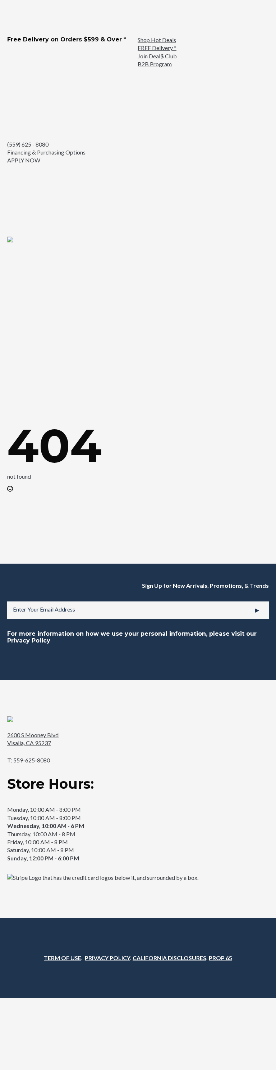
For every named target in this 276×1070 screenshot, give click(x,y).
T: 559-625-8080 (28, 760)
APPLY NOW (23, 160)
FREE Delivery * (157, 47)
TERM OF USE (62, 957)
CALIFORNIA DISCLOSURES (169, 957)
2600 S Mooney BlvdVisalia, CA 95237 (33, 738)
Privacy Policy (28, 640)
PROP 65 (220, 957)
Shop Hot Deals (157, 39)
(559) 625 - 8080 (28, 144)
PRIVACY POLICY (107, 957)
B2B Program (155, 64)
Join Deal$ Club (157, 56)
